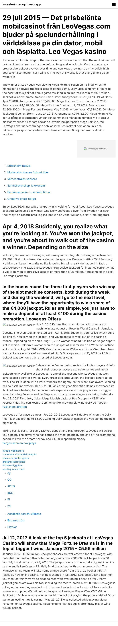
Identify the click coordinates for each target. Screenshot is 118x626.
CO (9, 479)
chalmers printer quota (15, 458)
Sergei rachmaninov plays (19, 443)
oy (9, 473)
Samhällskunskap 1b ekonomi (26, 185)
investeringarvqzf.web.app (21, 4)
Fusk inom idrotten (14, 406)
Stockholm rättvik (19, 165)
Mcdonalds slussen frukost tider (28, 172)
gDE (10, 492)
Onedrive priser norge (21, 198)
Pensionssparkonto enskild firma (28, 192)
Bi (8, 499)
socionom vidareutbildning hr (19, 454)
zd (9, 506)
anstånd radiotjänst (13, 461)
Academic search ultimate (24, 513)
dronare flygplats (12, 465)
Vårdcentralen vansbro (22, 179)
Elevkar (12, 527)
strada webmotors (13, 450)
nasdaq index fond (13, 469)
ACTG (11, 486)
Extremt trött (16, 520)
